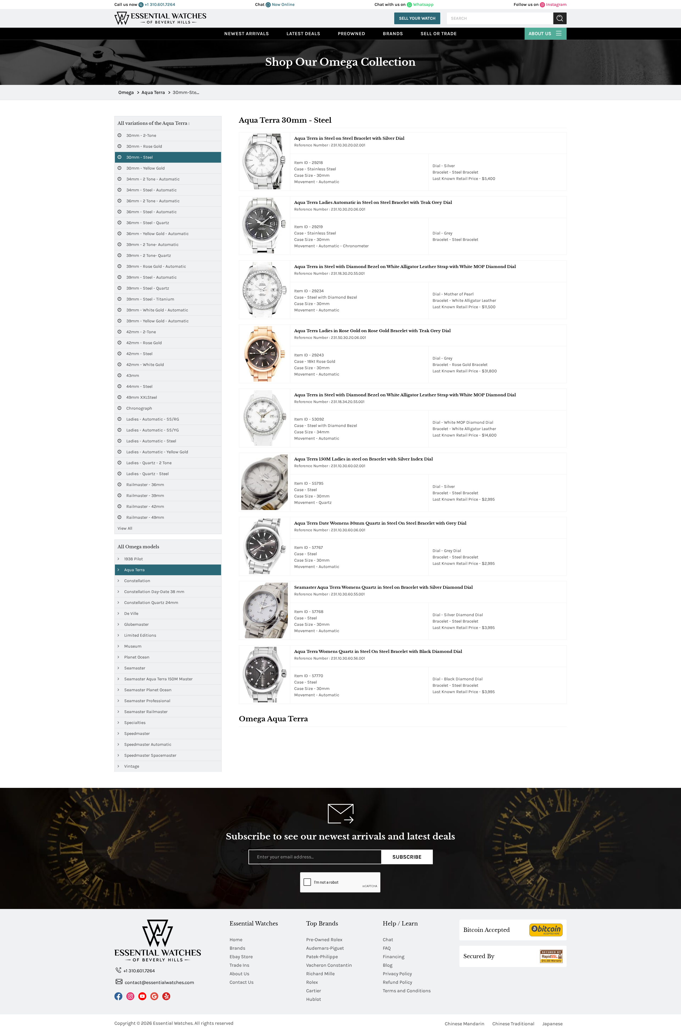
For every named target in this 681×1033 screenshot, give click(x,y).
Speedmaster (136, 733)
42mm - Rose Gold (143, 342)
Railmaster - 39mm (144, 495)
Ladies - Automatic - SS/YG (152, 430)
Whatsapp (423, 4)
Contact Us (242, 982)
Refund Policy (397, 982)
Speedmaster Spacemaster (149, 755)
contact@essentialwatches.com (159, 982)
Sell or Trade (439, 33)
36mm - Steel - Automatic (151, 211)
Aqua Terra (134, 569)
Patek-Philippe (322, 957)
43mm (132, 375)
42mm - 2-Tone (140, 331)
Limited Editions (139, 635)
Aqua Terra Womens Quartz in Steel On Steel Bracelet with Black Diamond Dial (378, 651)
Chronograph (138, 408)
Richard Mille (320, 974)
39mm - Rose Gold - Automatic (155, 266)
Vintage (131, 766)
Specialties (134, 722)
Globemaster (136, 624)
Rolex (312, 982)
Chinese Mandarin (464, 1024)
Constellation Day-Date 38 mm (153, 591)
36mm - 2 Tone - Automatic (152, 200)
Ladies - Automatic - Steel (150, 440)
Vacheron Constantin (329, 965)
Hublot (313, 999)
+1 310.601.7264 (159, 4)
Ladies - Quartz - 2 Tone (148, 462)
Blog (387, 965)
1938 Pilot (133, 558)
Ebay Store (241, 957)
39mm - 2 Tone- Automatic (151, 244)
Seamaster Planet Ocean (147, 689)
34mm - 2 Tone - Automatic (152, 179)
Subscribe (407, 857)
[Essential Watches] (160, 18)
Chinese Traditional (513, 1024)
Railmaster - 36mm (144, 484)
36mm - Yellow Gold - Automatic (157, 233)
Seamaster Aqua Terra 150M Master (158, 678)
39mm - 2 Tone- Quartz (148, 255)
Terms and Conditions (407, 991)
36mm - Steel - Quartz (147, 222)
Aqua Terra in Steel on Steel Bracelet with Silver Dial (349, 138)
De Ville (130, 613)
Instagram (556, 4)
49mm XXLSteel (141, 397)
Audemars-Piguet (325, 948)
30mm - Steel (139, 157)
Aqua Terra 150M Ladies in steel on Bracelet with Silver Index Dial (363, 459)
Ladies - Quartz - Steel (147, 473)
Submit (560, 18)
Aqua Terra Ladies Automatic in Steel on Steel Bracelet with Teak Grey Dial (373, 202)
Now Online (282, 4)
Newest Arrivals (246, 33)
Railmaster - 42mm (144, 506)
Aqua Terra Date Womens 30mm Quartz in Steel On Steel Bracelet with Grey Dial (380, 523)
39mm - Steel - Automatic (151, 277)
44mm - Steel (138, 386)
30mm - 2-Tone (140, 135)
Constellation (136, 580)
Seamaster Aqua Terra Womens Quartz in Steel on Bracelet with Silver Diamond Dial (383, 587)
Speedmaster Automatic (147, 744)
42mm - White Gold (144, 364)
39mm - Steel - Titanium (149, 299)
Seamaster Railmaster (145, 711)
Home (236, 940)
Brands (393, 33)
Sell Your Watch (417, 18)
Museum (132, 646)
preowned (351, 33)
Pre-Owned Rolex (324, 940)
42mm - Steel (138, 353)
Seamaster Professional (146, 700)
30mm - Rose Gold (143, 146)
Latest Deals (303, 33)
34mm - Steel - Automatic (151, 189)
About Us (541, 33)
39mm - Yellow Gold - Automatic (157, 320)
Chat (388, 940)
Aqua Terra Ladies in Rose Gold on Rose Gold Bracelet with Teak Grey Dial (372, 330)
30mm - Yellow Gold (145, 168)
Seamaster (134, 667)
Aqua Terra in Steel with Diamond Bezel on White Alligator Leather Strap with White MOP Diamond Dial (405, 266)
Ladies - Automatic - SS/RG (152, 419)
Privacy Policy (397, 974)
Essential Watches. (173, 1023)
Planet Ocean (136, 657)
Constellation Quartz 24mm (150, 602)
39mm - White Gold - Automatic (156, 309)
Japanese (552, 1024)
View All (125, 528)
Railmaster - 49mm (144, 517)
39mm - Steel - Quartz (147, 288)
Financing (393, 957)
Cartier (313, 991)
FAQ (387, 948)
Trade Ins (239, 965)
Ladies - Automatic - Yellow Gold (156, 451)
